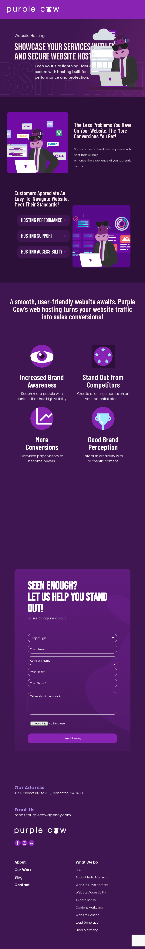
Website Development (92, 885)
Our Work (23, 869)
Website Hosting (87, 915)
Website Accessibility (91, 892)
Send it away (72, 738)
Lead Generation (88, 922)
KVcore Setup (86, 900)
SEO (78, 870)
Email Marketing (87, 930)
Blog (18, 877)
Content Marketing (89, 907)
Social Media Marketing (93, 877)
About (20, 862)
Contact (22, 884)
